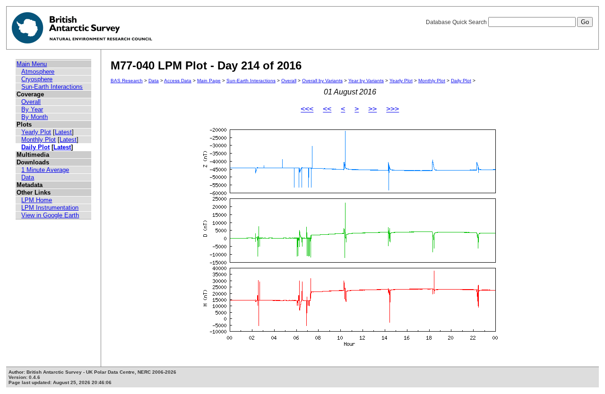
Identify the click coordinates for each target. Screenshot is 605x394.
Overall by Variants (322, 80)
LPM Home (36, 200)
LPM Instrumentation (49, 207)
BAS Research (127, 80)
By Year (32, 109)
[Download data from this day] (350, 346)
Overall (31, 101)
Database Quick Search (457, 22)
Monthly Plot (38, 139)
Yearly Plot (36, 132)
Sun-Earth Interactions (52, 86)
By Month (34, 116)
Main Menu (32, 64)
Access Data (177, 80)
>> (372, 109)
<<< (307, 109)
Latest (63, 132)
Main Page (209, 80)
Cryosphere (36, 79)
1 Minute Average (45, 169)
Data (27, 177)
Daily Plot (35, 147)
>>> (392, 109)
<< (327, 109)
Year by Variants (366, 80)
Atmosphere (37, 71)
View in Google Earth (50, 215)
